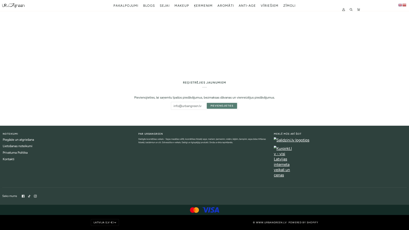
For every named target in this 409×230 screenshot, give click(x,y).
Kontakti (8, 159)
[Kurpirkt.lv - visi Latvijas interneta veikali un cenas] (340, 162)
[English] (400, 5)
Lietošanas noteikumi (17, 146)
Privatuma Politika (15, 152)
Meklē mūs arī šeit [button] (287, 133)
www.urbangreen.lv (271, 222)
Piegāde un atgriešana (18, 140)
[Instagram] (35, 196)
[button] (126, 5)
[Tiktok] (29, 196)
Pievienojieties (222, 105)
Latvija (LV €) (104, 222)
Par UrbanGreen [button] (150, 133)
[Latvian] (404, 5)
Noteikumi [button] (10, 133)
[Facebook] (23, 196)
